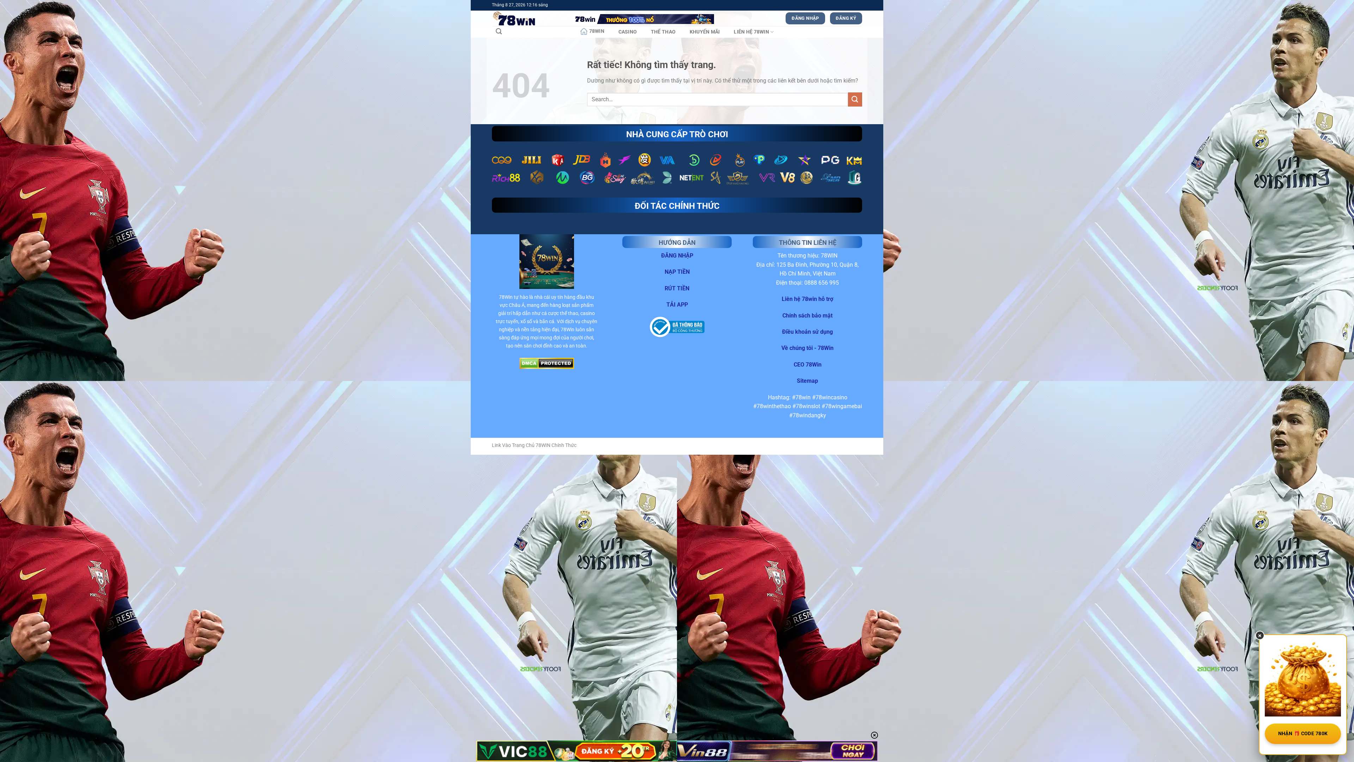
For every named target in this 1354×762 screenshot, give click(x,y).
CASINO (627, 32)
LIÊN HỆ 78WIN (751, 32)
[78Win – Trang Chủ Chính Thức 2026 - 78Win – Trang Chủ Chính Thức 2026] (527, 18)
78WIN (596, 31)
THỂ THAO (663, 32)
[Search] (499, 31)
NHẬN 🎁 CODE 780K (1303, 733)
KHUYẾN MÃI (705, 32)
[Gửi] (855, 99)
